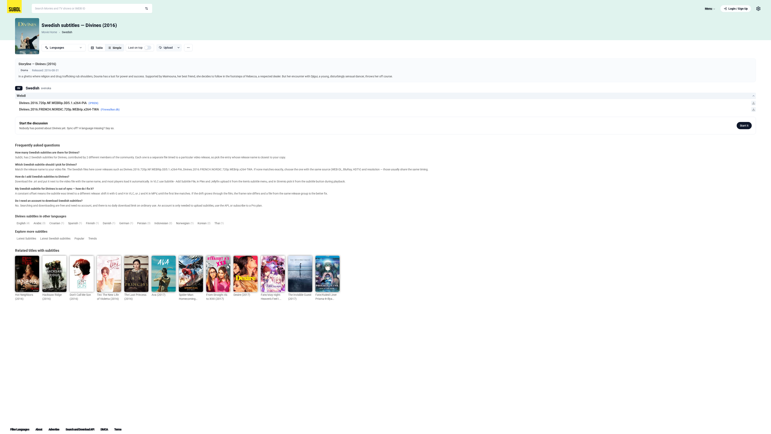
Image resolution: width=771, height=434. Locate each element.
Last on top (135, 47)
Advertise (54, 429)
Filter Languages (19, 429)
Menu (708, 8)
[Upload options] (178, 47)
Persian (143, 223)
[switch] (147, 48)
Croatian (56, 223)
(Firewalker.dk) (110, 109)
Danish (109, 223)
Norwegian (185, 223)
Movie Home (49, 32)
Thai (219, 223)
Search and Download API (80, 429)
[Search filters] (146, 8)
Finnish (92, 223)
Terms (117, 429)
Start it (744, 125)
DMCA (104, 429)
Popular (79, 238)
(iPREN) (93, 103)
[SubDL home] (14, 6)
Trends (92, 238)
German (126, 223)
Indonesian (163, 223)
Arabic (39, 223)
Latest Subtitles (26, 238)
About (39, 429)
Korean (204, 223)
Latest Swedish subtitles (55, 238)
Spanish (75, 223)
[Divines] (27, 36)
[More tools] (188, 47)
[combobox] (92, 8)
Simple (117, 47)
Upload (168, 47)
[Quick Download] (753, 103)
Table (99, 47)
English (23, 223)
